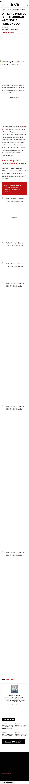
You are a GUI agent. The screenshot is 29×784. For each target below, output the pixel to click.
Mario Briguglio (8, 32)
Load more (12, 741)
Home (3, 9)
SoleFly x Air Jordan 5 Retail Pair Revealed (7, 735)
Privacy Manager (7, 782)
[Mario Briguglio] (14, 689)
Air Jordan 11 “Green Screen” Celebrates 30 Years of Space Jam (7, 727)
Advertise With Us (6, 773)
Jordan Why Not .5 (10, 679)
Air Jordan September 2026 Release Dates (21, 735)
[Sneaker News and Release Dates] (14, 5)
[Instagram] (14, 704)
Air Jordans (9, 9)
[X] (16, 704)
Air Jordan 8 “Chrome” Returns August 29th (21, 726)
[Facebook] (12, 704)
